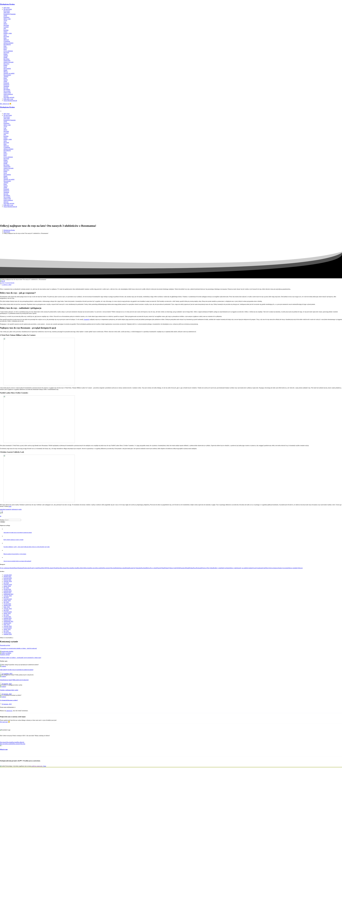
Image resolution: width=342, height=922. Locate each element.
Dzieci (58, 568)
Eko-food (74, 568)
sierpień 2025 (7, 576)
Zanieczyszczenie (283, 568)
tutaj (10, 506)
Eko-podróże (99, 568)
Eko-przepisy (107, 568)
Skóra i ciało (233, 568)
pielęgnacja (15, 509)
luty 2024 (6, 587)
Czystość (35, 568)
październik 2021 (8, 621)
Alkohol (11, 568)
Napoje (159, 568)
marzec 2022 (7, 613)
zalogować (9, 710)
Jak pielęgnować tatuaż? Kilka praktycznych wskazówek (14, 680)
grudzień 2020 (8, 634)
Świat (31, 568)
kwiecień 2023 (8, 599)
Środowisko (26, 568)
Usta (263, 568)
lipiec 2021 (7, 624)
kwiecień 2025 (8, 578)
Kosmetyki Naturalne (135, 568)
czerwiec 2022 (8, 608)
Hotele (117, 568)
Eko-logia (87, 568)
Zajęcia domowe (273, 568)
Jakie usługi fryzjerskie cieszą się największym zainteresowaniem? (16, 669)
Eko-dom (69, 568)
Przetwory (204, 568)
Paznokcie (183, 568)
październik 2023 (8, 594)
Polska (191, 568)
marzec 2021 (7, 629)
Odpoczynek (172, 568)
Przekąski (199, 568)
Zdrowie (300, 568)
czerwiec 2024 (8, 581)
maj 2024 (6, 583)
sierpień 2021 (7, 623)
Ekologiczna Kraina (7, 4)
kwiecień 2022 (8, 612)
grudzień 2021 (8, 618)
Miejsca (148, 568)
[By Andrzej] (3, 666)
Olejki (178, 568)
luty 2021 (6, 631)
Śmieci (16, 568)
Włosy (267, 568)
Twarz (254, 568)
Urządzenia (259, 568)
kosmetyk (86, 319)
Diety (43, 568)
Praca (194, 568)
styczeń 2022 (7, 616)
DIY (46, 568)
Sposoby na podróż (242, 568)
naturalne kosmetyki (5, 509)
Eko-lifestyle (81, 568)
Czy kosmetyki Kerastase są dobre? (9, 700)
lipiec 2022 (7, 607)
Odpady (166, 568)
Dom (55, 568)
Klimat (127, 568)
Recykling (210, 568)
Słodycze (223, 568)
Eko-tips (113, 568)
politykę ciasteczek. (37, 766)
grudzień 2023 (8, 591)
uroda (20, 509)
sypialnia (250, 568)
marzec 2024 (7, 586)
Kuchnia (143, 568)
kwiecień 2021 (8, 628)
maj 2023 (6, 597)
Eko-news (93, 568)
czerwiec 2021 (8, 626)
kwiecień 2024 (8, 584)
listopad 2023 (7, 592)
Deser (40, 568)
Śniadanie (20, 568)
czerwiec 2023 (8, 595)
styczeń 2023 (7, 603)
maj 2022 (6, 610)
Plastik (187, 568)
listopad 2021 (7, 620)
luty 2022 (6, 615)
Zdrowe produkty (293, 568)
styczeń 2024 (7, 589)
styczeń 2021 (7, 632)
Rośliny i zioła (217, 568)
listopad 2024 (7, 579)
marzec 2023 (7, 600)
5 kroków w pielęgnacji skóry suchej (9, 690)
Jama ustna (122, 568)
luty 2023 (6, 602)
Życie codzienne (4, 568)
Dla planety (50, 568)
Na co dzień (153, 568)
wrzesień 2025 (8, 575)
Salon (228, 568)
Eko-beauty (7, 231)
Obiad (162, 568)
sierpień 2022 (7, 605)
